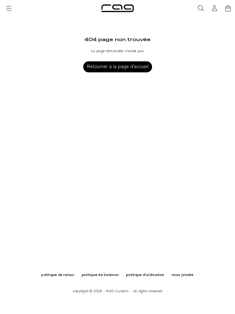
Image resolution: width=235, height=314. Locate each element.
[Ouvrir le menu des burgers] (9, 8)
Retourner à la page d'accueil (117, 66)
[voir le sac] (228, 8)
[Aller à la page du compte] (214, 8)
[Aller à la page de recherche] (201, 8)
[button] (201, 8)
